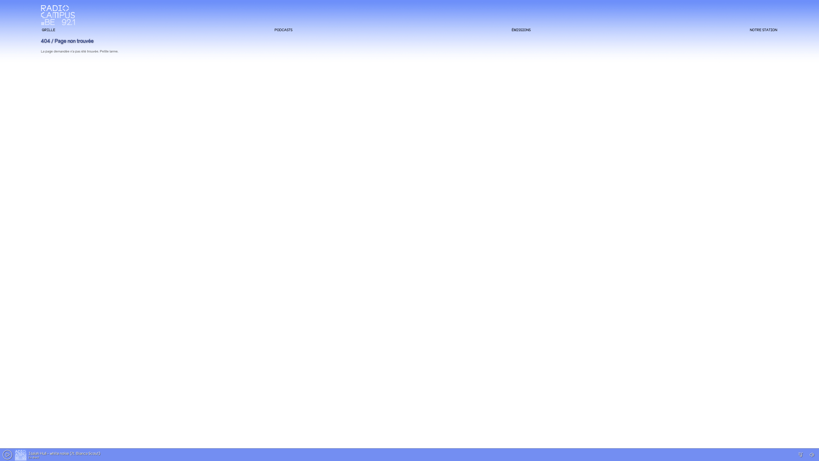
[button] (7, 455)
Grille (48, 30)
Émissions (521, 30)
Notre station (763, 30)
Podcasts (283, 30)
